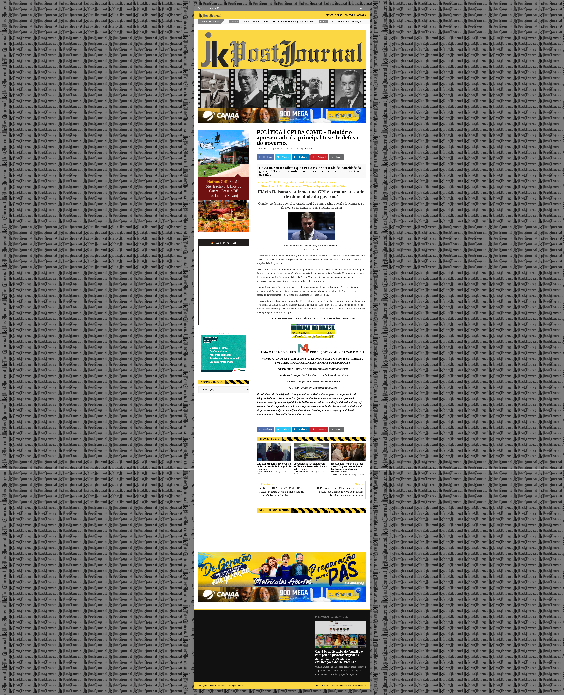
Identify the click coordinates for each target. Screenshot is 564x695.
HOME (329, 15)
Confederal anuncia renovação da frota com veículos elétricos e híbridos (237, 21)
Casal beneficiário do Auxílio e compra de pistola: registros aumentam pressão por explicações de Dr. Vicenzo (339, 657)
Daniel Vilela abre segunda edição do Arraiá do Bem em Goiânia (299, 182)
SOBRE (338, 15)
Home (315, 685)
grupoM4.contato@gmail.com (319, 387)
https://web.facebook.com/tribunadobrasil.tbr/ (321, 375)
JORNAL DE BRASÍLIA (296, 318)
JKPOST (283, 22)
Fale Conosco (360, 685)
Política (308, 148)
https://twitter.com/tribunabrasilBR (320, 381)
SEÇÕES (361, 15)
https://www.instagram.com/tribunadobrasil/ (322, 368)
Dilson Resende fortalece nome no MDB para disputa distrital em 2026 (303, 186)
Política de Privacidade (341, 685)
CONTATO (350, 15)
